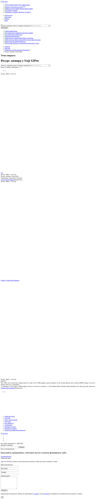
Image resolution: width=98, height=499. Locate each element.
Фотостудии (20, 7)
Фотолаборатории (24, 5)
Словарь (14, 10)
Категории (4, 28)
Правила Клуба (10, 416)
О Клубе (7, 418)
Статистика (8, 425)
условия (35, 494)
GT (2, 173)
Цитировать (11, 180)
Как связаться (9, 423)
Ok (2, 497)
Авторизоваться (6, 456)
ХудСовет (8, 421)
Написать (4, 490)
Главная (7, 46)
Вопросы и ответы (24, 12)
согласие (47, 494)
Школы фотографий (26, 9)
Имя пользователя (7, 465)
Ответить (4, 180)
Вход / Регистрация (11, 420)
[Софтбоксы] (49, 413)
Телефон (3, 472)
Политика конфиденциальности (15, 430)
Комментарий (5, 476)
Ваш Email (4, 468)
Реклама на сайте (10, 427)
